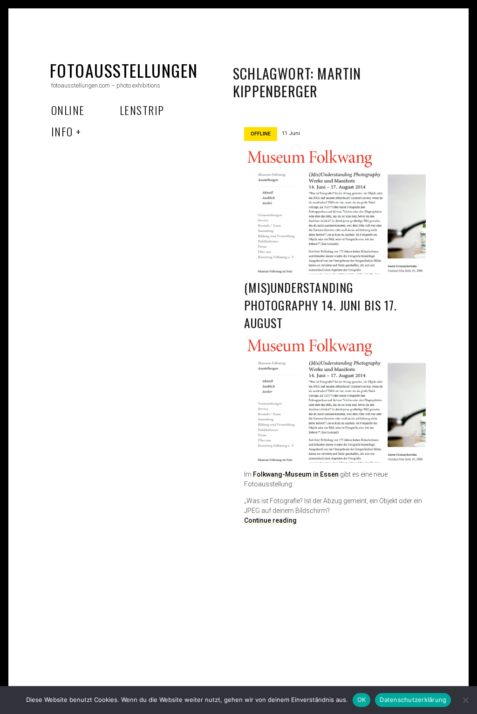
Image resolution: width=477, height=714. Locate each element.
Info (62, 131)
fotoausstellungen (124, 70)
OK (361, 699)
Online (68, 109)
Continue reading (270, 520)
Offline (261, 134)
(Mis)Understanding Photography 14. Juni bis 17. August (320, 304)
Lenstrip (142, 109)
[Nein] (465, 700)
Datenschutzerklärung (413, 699)
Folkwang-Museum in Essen (296, 474)
